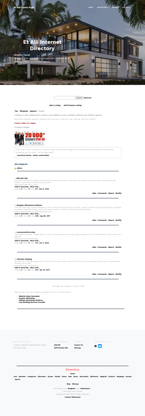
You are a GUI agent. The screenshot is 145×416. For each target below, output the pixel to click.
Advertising (102, 7)
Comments (102, 193)
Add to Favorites (22, 187)
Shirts (19, 168)
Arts (15, 376)
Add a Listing (54, 105)
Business (22, 376)
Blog (68, 384)
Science (111, 376)
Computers (31, 376)
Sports (17, 379)
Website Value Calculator (29, 296)
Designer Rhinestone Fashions (29, 205)
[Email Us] (99, 346)
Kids (70, 376)
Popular (126, 7)
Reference (94, 376)
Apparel (33, 111)
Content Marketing (26, 298)
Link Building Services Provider (32, 302)
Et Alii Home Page (24, 7)
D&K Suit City (21, 178)
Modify (118, 193)
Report (111, 193)
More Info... (35, 187)
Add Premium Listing (72, 105)
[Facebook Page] (95, 346)
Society (128, 376)
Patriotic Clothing (24, 259)
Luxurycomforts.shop (26, 232)
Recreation (84, 376)
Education (42, 376)
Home (90, 7)
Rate (94, 193)
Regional (103, 376)
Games (50, 376)
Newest (115, 7)
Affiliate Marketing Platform (31, 300)
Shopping (24, 111)
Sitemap (75, 384)
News (75, 376)
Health (57, 376)
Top (16, 111)
